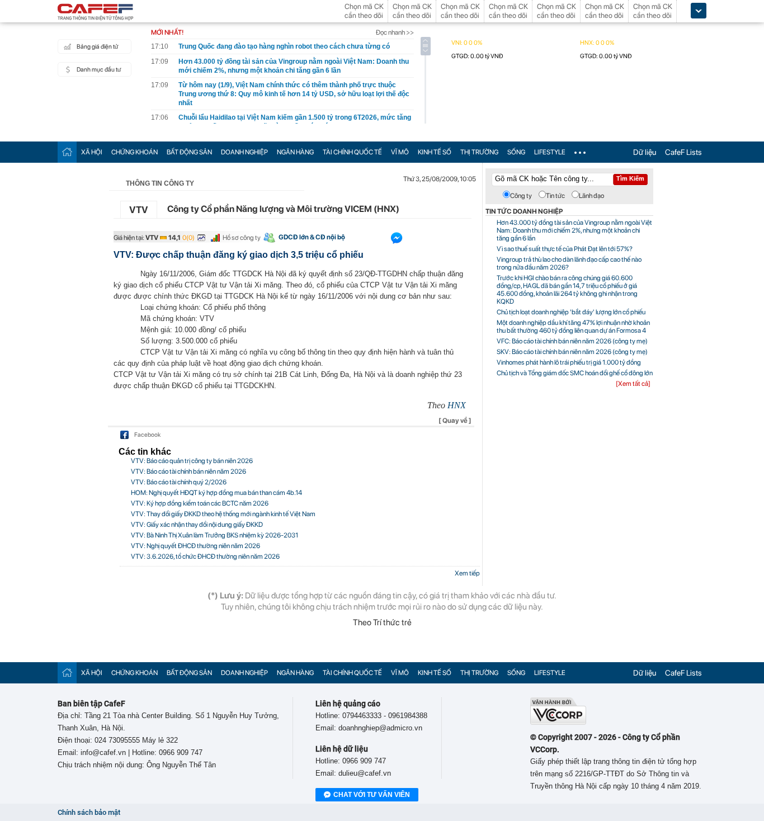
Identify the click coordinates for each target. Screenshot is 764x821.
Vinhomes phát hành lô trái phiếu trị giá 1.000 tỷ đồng (569, 362)
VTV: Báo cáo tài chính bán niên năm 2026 (188, 471)
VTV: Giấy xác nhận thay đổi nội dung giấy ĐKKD (197, 525)
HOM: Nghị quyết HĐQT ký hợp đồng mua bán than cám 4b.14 (216, 493)
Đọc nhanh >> (395, 32)
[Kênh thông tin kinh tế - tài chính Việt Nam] (96, 12)
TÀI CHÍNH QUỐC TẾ (352, 152)
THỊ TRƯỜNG (479, 152)
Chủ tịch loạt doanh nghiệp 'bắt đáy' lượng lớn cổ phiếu (571, 312)
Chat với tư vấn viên (371, 795)
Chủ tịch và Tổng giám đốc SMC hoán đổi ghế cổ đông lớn (575, 373)
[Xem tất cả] (633, 384)
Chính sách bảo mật (89, 812)
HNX (456, 405)
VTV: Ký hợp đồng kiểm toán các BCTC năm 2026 (199, 503)
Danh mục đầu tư (99, 69)
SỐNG (516, 152)
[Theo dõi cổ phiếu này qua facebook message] (396, 240)
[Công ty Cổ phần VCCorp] (558, 722)
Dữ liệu (644, 152)
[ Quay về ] (454, 420)
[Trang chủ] (67, 152)
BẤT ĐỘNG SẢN (189, 152)
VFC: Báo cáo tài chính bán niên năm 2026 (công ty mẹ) (572, 341)
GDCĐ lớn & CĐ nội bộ (312, 237)
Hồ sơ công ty (242, 238)
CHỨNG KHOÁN (134, 152)
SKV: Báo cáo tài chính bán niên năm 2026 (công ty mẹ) (572, 352)
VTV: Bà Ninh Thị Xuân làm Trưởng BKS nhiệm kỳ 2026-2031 (214, 535)
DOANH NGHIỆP (244, 152)
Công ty (521, 196)
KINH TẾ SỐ (434, 152)
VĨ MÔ (400, 152)
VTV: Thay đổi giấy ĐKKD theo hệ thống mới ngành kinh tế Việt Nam (223, 514)
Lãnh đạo (591, 196)
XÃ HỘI (91, 152)
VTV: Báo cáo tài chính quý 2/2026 (179, 482)
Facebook (147, 434)
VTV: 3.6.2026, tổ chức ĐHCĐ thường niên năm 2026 (205, 556)
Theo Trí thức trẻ (382, 622)
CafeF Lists (683, 152)
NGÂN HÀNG (295, 152)
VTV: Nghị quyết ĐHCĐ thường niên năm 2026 (195, 546)
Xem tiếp (467, 573)
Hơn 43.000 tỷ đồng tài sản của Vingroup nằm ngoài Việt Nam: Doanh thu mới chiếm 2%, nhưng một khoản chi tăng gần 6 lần (574, 230)
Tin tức (555, 196)
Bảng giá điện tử (97, 46)
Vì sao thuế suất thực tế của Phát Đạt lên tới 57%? (565, 249)
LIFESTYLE (549, 152)
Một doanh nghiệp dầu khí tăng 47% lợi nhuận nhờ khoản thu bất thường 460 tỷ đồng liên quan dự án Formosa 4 (573, 326)
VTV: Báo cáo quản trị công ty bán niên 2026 (192, 461)
